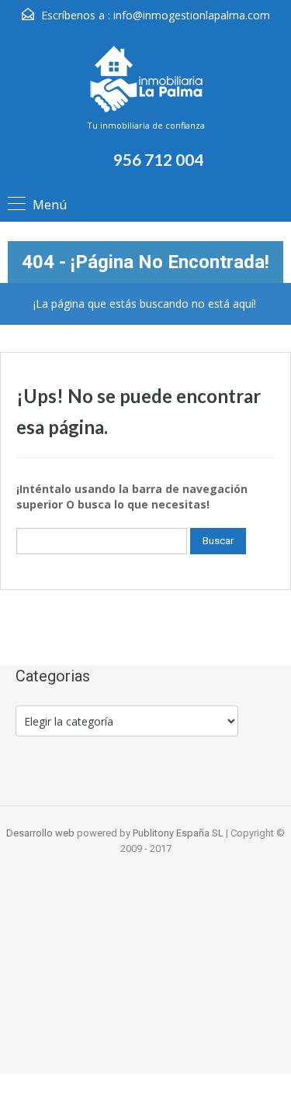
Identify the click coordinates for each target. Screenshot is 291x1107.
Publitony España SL (178, 833)
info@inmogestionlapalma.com (191, 15)
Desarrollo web (41, 833)
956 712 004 (158, 159)
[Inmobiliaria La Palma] (146, 80)
